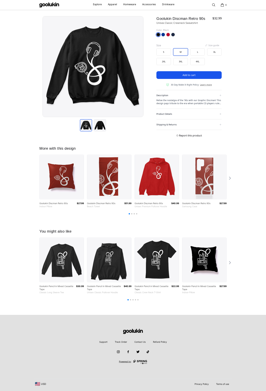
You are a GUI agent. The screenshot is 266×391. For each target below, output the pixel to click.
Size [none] (158, 45)
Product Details (164, 113)
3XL (180, 61)
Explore (97, 4)
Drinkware (168, 4)
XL (214, 51)
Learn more (206, 84)
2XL (163, 61)
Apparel (112, 4)
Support (103, 342)
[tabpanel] (92, 66)
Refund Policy (160, 342)
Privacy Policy (202, 384)
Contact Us (140, 342)
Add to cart (189, 75)
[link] (62, 177)
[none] (212, 45)
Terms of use (222, 384)
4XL (197, 61)
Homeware (129, 4)
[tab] (86, 125)
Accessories (149, 4)
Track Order (121, 342)
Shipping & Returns (166, 124)
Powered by (125, 361)
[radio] (163, 52)
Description (162, 95)
